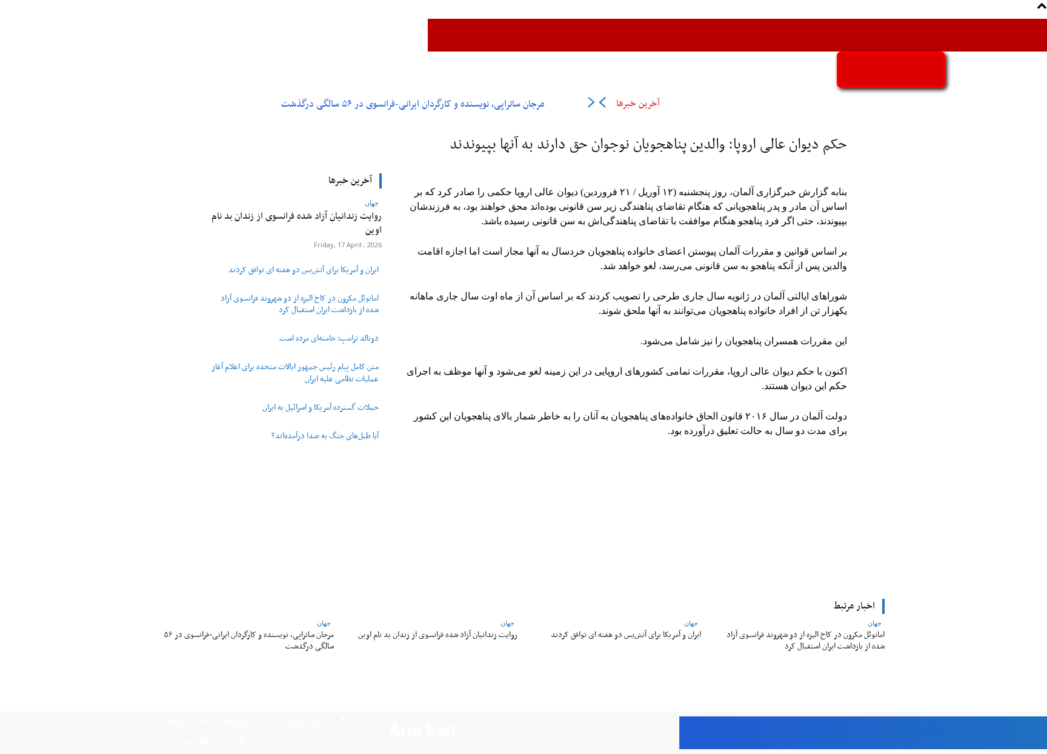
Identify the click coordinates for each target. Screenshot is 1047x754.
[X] (241, 743)
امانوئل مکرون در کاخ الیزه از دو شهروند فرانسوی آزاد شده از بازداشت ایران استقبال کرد (300, 304)
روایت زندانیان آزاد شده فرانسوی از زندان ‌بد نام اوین (296, 223)
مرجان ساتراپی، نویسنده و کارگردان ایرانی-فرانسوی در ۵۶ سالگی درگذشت (412, 104)
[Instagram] (273, 722)
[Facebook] (342, 722)
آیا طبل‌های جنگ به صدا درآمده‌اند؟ (325, 436)
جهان (372, 202)
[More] (443, 512)
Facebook (303, 722)
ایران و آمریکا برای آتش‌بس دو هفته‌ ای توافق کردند (303, 270)
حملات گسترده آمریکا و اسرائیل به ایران (320, 408)
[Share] (205, 722)
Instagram (234, 722)
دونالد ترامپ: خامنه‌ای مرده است (329, 338)
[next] (591, 105)
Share (174, 722)
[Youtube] (203, 743)
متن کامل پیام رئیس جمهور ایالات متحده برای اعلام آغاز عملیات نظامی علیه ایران (295, 373)
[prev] (602, 105)
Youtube (178, 743)
